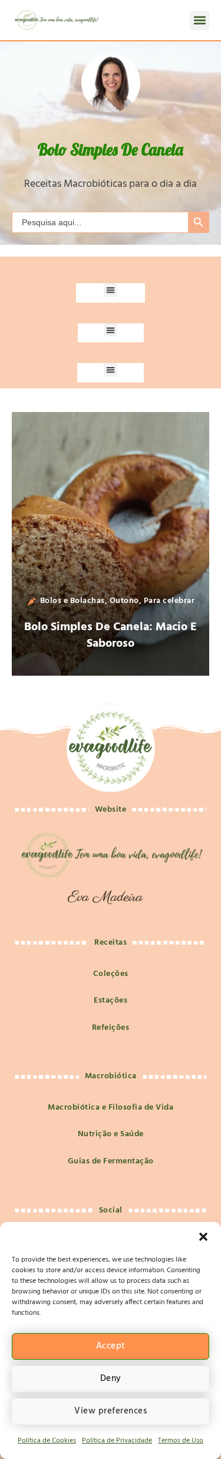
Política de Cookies (47, 1441)
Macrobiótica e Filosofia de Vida (110, 1107)
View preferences (110, 1411)
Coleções (110, 974)
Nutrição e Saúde (111, 1134)
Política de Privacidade (117, 1441)
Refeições (111, 1028)
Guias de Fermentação (111, 1161)
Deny (110, 1379)
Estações (110, 1000)
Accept (111, 1346)
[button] (203, 1237)
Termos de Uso (180, 1441)
